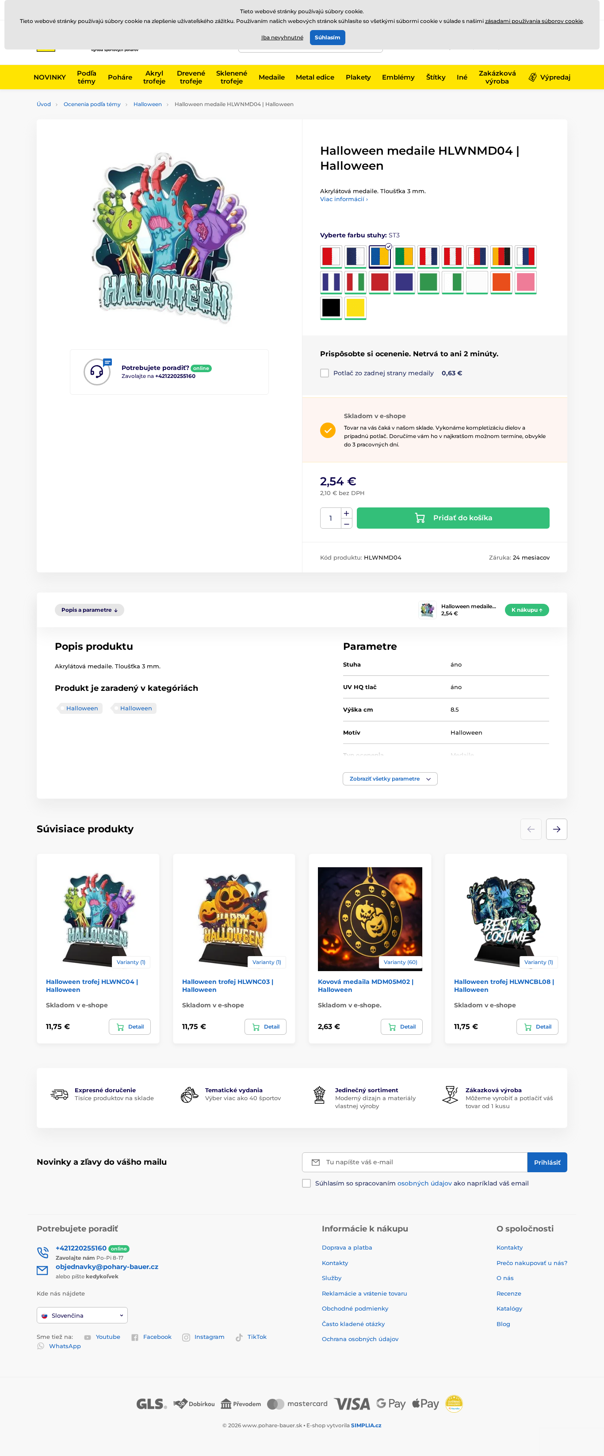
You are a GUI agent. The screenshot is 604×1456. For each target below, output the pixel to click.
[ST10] (331, 282)
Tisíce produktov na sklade (114, 1098)
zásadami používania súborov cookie (534, 21)
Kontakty (335, 1262)
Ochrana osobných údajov (360, 1338)
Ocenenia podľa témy (92, 104)
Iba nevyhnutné (282, 37)
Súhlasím (327, 37)
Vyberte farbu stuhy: (360, 235)
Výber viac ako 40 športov (243, 1098)
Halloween (148, 104)
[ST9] (526, 257)
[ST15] (453, 282)
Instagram (210, 1336)
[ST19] (331, 308)
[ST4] (404, 257)
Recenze (509, 1293)
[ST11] (355, 282)
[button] (390, 779)
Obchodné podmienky (355, 1308)
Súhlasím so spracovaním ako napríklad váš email (422, 1183)
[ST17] (501, 282)
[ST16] (477, 282)
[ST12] (380, 282)
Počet (331, 518)
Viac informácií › (344, 198)
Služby (331, 1277)
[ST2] (355, 257)
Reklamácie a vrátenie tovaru (364, 1293)
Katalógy (509, 1308)
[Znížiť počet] (346, 523)
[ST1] (331, 257)
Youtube (108, 1336)
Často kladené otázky (353, 1323)
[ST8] (501, 257)
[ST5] (428, 257)
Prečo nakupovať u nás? (532, 1262)
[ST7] (477, 257)
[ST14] (428, 282)
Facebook (157, 1336)
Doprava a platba (347, 1247)
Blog (503, 1323)
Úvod (44, 104)
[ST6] (453, 257)
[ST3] (380, 257)
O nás (505, 1277)
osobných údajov (425, 1183)
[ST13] (404, 282)
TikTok (257, 1336)
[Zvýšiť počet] (346, 513)
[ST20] (355, 308)
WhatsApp (65, 1345)
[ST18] (526, 282)
